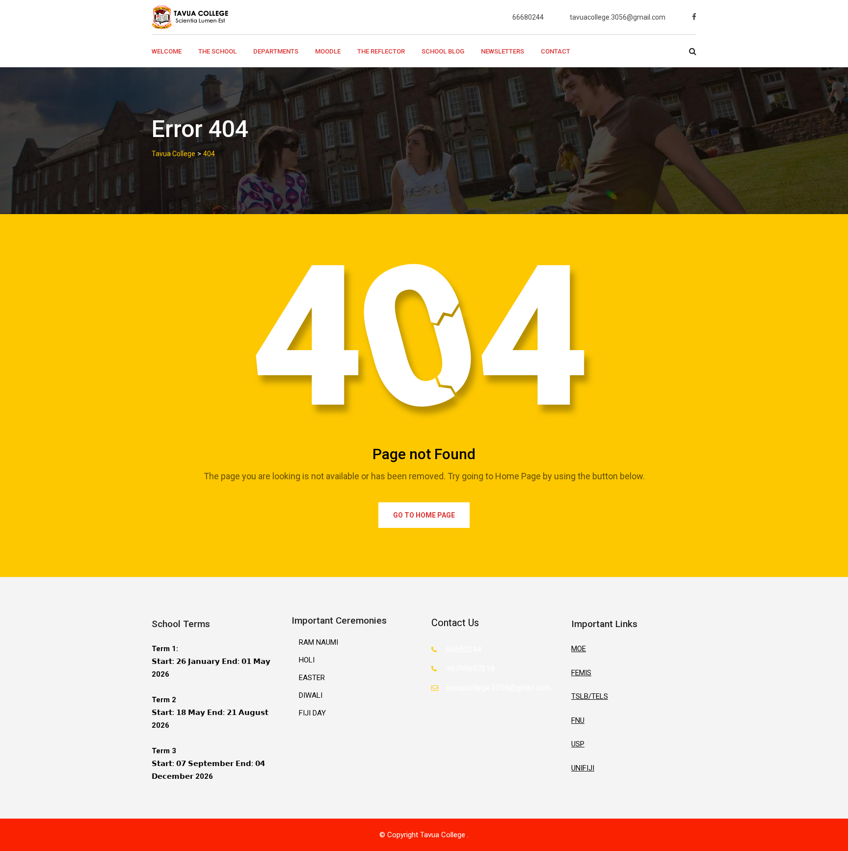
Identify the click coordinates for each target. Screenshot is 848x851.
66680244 (528, 17)
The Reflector (381, 51)
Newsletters (502, 51)
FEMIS (581, 672)
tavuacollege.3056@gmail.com (617, 17)
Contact (555, 51)
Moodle (328, 51)
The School (217, 51)
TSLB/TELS (589, 696)
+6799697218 (470, 668)
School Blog (443, 51)
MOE (578, 648)
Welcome (167, 51)
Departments (275, 51)
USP (577, 744)
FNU (577, 720)
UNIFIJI (582, 768)
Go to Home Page (424, 515)
